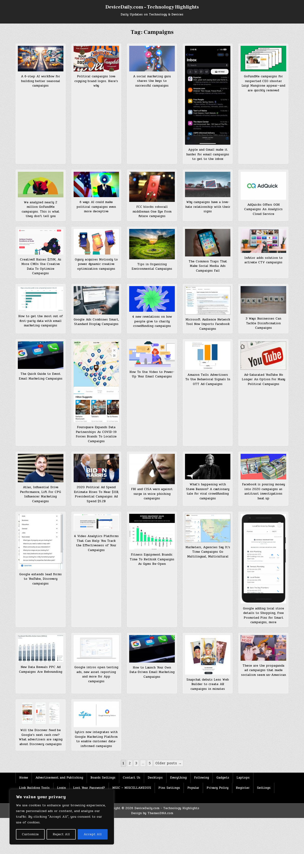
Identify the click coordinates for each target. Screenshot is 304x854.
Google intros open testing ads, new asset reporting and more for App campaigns (96, 674)
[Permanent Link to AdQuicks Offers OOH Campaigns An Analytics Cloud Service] (263, 186)
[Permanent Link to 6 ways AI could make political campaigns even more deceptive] (96, 184)
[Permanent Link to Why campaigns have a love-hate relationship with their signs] (208, 184)
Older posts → (168, 763)
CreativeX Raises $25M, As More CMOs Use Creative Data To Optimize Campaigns (40, 266)
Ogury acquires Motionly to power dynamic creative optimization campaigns (96, 264)
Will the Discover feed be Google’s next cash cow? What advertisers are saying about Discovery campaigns (40, 737)
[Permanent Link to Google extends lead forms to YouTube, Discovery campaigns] (40, 541)
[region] (62, 817)
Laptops (243, 777)
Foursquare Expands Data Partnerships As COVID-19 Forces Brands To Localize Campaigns (96, 434)
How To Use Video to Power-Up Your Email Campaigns (151, 374)
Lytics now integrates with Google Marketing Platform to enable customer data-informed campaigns (96, 739)
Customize (30, 834)
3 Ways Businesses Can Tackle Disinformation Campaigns (263, 323)
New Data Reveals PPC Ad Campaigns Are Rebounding (40, 669)
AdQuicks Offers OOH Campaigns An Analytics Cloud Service (263, 209)
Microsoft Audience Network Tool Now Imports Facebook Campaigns (207, 324)
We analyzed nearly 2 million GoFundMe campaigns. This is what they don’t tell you (40, 209)
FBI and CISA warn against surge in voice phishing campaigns (152, 494)
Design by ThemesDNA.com (152, 813)
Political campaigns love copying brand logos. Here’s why (96, 81)
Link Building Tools (34, 787)
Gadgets (222, 777)
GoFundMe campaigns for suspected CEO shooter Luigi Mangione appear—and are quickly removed (263, 83)
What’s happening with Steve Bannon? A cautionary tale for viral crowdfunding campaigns (207, 491)
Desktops (155, 777)
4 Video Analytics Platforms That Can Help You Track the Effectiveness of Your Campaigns (96, 543)
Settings (264, 787)
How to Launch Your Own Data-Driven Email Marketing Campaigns (152, 672)
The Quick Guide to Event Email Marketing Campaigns (40, 376)
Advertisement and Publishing (59, 777)
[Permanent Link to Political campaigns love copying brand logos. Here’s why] (96, 58)
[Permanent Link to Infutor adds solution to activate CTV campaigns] (263, 241)
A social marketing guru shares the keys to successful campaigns (152, 81)
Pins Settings (169, 787)
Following (201, 777)
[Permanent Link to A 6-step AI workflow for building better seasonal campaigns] (40, 58)
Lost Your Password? (89, 787)
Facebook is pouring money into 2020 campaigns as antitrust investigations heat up (263, 491)
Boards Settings (102, 777)
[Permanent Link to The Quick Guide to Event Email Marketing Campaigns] (40, 355)
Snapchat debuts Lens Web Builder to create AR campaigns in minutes (207, 684)
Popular (193, 787)
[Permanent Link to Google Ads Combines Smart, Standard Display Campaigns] (96, 300)
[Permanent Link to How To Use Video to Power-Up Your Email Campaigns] (152, 354)
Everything (178, 777)
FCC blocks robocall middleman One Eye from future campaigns (152, 211)
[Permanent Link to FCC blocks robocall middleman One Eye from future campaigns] (152, 187)
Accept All (93, 834)
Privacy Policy (217, 787)
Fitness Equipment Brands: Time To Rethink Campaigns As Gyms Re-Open (152, 559)
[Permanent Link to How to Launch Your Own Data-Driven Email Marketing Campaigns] (152, 649)
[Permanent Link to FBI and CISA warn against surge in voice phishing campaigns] (152, 469)
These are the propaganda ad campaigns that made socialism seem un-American (263, 670)
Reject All (61, 834)
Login (61, 787)
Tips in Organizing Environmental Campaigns (152, 266)
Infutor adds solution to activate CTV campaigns (263, 260)
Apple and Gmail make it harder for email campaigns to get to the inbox (207, 154)
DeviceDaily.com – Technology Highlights (152, 7)
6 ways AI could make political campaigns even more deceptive (96, 207)
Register (243, 787)
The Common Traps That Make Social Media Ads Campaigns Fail (208, 266)
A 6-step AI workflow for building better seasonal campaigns (40, 81)
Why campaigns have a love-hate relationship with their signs (207, 207)
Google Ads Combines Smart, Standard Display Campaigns (96, 322)
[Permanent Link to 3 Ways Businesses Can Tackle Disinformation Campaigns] (263, 300)
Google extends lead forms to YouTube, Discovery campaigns (40, 579)
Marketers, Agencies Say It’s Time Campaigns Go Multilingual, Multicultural (207, 552)
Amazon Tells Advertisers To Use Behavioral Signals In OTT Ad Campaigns (207, 379)
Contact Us (131, 777)
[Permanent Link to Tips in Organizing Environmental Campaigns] (152, 244)
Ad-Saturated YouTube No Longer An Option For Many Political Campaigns (263, 379)
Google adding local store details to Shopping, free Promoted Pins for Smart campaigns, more (263, 615)
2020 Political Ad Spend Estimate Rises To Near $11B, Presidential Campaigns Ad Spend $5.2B (96, 494)
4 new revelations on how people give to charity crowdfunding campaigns (152, 321)
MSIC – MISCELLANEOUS (131, 787)
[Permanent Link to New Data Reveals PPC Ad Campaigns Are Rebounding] (40, 648)
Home (23, 777)
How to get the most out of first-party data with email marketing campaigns (40, 321)
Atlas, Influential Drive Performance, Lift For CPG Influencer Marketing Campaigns (40, 494)
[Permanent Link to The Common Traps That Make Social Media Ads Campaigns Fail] (208, 242)
